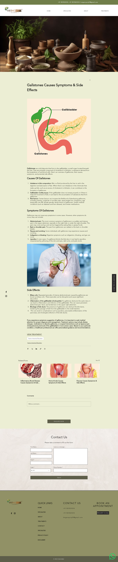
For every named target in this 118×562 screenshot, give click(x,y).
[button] (114, 283)
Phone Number (58, 467)
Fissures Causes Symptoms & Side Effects (87, 382)
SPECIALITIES (42, 512)
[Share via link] (40, 349)
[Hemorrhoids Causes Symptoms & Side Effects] (59, 371)
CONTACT (41, 526)
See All (98, 360)
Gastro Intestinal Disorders (35, 338)
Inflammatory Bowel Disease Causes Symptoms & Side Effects (30, 382)
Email (31, 459)
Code (31, 467)
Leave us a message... (59, 446)
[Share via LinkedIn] (36, 349)
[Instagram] (6, 296)
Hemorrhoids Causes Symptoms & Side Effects (57, 382)
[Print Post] (45, 349)
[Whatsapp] (112, 556)
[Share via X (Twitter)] (32, 349)
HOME (40, 508)
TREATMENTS (42, 521)
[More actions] (90, 80)
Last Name (33, 453)
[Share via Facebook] (28, 349)
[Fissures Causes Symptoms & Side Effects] (87, 371)
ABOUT (40, 517)
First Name (33, 446)
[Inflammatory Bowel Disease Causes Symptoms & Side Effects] (30, 371)
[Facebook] (6, 292)
